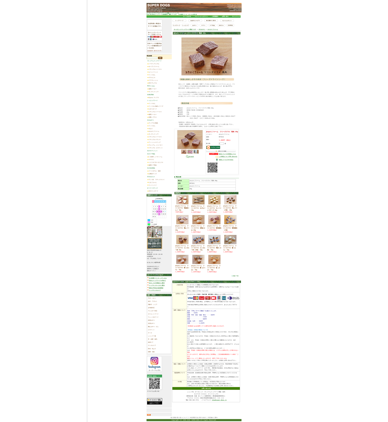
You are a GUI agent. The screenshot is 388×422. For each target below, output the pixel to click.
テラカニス (152, 77)
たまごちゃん (153, 182)
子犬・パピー (152, 298)
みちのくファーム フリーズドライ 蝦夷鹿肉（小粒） (230, 228)
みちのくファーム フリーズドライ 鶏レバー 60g (182, 228)
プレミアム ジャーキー (156, 145)
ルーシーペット (153, 72)
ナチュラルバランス (155, 139)
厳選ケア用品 (153, 165)
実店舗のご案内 (212, 417)
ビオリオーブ (153, 109)
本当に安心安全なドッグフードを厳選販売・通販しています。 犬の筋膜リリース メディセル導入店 (172, 14)
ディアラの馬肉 (153, 123)
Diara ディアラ (154, 97)
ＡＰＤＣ (151, 159)
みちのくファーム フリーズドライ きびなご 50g (198, 208)
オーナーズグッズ (152, 188)
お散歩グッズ (153, 173)
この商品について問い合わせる (228, 156)
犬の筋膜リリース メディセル (158, 278)
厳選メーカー (153, 89)
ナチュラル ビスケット (156, 148)
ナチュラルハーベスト (155, 69)
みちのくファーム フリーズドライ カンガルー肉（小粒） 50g (198, 248)
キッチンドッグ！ (154, 91)
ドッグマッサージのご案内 (157, 285)
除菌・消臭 (151, 352)
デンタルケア (152, 345)
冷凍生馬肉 (150, 94)
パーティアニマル (154, 64)
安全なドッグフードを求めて (157, 280)
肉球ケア (150, 342)
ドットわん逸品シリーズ (156, 106)
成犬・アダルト (152, 301)
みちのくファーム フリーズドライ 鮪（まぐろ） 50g (182, 267)
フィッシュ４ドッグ (155, 142)
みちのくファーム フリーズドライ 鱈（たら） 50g (229, 248)
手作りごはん (151, 86)
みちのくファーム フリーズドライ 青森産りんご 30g (182, 208)
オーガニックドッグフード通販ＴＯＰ (185, 29)
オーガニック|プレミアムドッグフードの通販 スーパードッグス (163, 13)
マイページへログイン (201, 16)
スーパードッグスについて (155, 275)
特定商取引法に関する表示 (198, 417)
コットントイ (153, 185)
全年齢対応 (151, 307)
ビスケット (151, 329)
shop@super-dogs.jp (219, 400)
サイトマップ (236, 16)
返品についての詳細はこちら (227, 154)
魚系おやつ (151, 323)
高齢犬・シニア (152, 304)
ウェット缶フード (153, 317)
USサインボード (153, 191)
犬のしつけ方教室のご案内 (157, 283)
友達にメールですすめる (226, 159)
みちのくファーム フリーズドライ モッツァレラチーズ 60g (214, 208)
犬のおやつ (150, 120)
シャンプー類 (152, 336)
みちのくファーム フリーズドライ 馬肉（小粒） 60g (214, 248)
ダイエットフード (153, 314)
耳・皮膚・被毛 (152, 339)
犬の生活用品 (151, 168)
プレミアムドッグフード (154, 61)
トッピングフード (152, 100)
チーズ (150, 333)
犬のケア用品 (151, 154)
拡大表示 (191, 156)
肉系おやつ (151, 320)
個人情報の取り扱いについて (179, 417)
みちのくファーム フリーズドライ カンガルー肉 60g (182, 248)
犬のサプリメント (152, 150)
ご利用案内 (215, 16)
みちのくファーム (154, 131)
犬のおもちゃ (151, 176)
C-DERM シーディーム (155, 157)
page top (235, 275)
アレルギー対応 (152, 311)
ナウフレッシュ (153, 80)
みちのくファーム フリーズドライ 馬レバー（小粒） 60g (230, 208)
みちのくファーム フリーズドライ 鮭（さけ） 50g (213, 268)
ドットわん (152, 75)
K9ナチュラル (153, 83)
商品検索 (149, 56)
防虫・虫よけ (152, 348)
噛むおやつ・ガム (153, 326)
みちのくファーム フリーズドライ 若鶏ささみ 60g (198, 228)
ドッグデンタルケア (155, 290)
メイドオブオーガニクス (156, 162)
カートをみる (187, 16)
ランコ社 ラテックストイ (156, 179)
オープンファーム (154, 66)
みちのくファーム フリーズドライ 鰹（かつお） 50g (198, 268)
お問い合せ (225, 16)
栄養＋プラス (153, 117)
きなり (151, 128)
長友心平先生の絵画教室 (156, 288)
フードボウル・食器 (155, 171)
